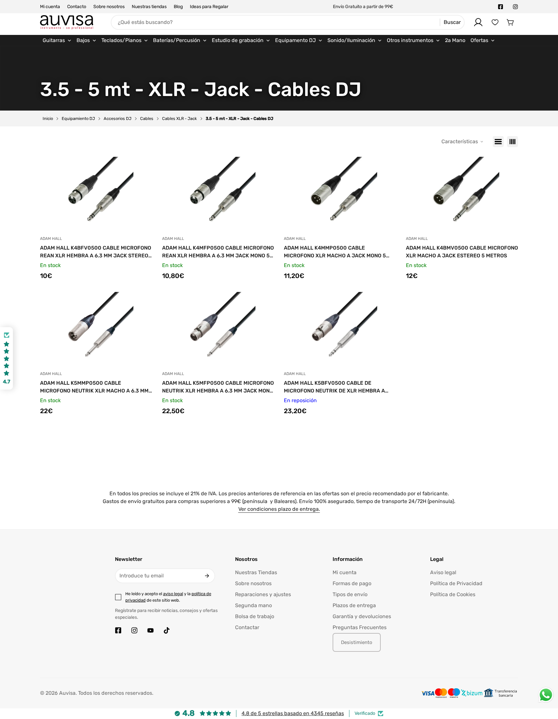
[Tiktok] (166, 630)
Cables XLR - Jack (179, 118)
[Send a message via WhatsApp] (546, 695)
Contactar (247, 627)
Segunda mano (253, 605)
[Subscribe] (207, 576)
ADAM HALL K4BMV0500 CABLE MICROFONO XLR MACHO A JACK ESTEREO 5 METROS (462, 252)
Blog (178, 6)
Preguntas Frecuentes (360, 627)
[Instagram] (515, 6)
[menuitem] (57, 40)
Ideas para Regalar (209, 6)
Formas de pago (352, 583)
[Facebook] (500, 6)
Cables (146, 118)
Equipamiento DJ (78, 118)
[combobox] (288, 22)
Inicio (48, 118)
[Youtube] (150, 630)
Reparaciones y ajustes (263, 594)
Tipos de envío (350, 594)
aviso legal (173, 593)
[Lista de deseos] (495, 22)
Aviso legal (443, 572)
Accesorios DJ (117, 118)
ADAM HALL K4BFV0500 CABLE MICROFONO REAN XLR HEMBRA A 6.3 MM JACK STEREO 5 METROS (95, 252)
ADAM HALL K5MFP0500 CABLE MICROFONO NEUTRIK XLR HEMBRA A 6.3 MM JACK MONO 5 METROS (218, 387)
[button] (510, 22)
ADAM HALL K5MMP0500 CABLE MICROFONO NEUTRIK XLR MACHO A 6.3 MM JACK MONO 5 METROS (94, 387)
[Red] (512, 141)
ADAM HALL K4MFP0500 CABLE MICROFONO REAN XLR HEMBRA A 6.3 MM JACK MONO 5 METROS (218, 252)
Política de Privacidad (456, 583)
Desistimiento (356, 642)
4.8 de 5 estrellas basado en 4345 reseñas (293, 713)
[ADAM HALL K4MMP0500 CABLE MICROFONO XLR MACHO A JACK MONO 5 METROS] (340, 194)
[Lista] (498, 141)
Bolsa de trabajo (254, 616)
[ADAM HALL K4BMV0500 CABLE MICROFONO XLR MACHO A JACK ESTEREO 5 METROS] (462, 194)
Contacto (76, 6)
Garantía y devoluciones (362, 616)
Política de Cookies (452, 594)
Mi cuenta (50, 6)
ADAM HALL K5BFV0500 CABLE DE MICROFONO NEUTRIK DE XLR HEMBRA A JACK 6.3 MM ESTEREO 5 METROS (334, 387)
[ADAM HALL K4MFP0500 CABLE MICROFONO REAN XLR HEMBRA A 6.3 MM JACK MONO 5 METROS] (218, 194)
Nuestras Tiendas (256, 572)
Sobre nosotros (109, 6)
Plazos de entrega (354, 605)
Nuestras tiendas (149, 6)
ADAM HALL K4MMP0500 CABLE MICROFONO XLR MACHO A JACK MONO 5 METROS (335, 252)
